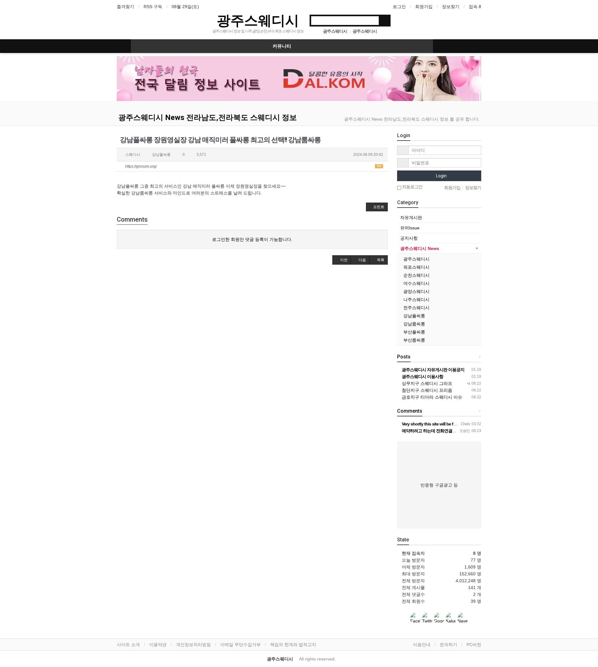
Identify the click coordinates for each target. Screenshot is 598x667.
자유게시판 (411, 217)
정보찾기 (450, 6)
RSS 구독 (153, 6)
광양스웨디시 (416, 291)
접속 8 (475, 6)
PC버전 (474, 644)
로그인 (399, 6)
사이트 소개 (128, 644)
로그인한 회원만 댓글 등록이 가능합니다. (252, 239)
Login (441, 175)
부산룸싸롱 (414, 340)
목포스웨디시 (416, 267)
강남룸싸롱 (414, 323)
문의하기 (448, 644)
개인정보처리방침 (193, 644)
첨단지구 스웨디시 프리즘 (426, 390)
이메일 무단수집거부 (240, 644)
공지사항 (409, 238)
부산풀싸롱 (414, 331)
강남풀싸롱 (414, 315)
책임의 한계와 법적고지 (293, 644)
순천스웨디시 (416, 275)
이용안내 (421, 644)
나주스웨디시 (416, 299)
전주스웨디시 (416, 307)
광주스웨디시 (258, 20)
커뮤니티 (282, 46)
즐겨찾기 (125, 6)
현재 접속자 (413, 553)
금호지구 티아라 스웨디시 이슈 (431, 397)
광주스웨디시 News (419, 248)
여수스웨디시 (416, 283)
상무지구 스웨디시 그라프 (426, 383)
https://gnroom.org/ (253, 166)
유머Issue (410, 227)
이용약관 (158, 644)
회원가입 (424, 6)
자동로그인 (411, 187)
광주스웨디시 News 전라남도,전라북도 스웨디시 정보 (207, 117)
